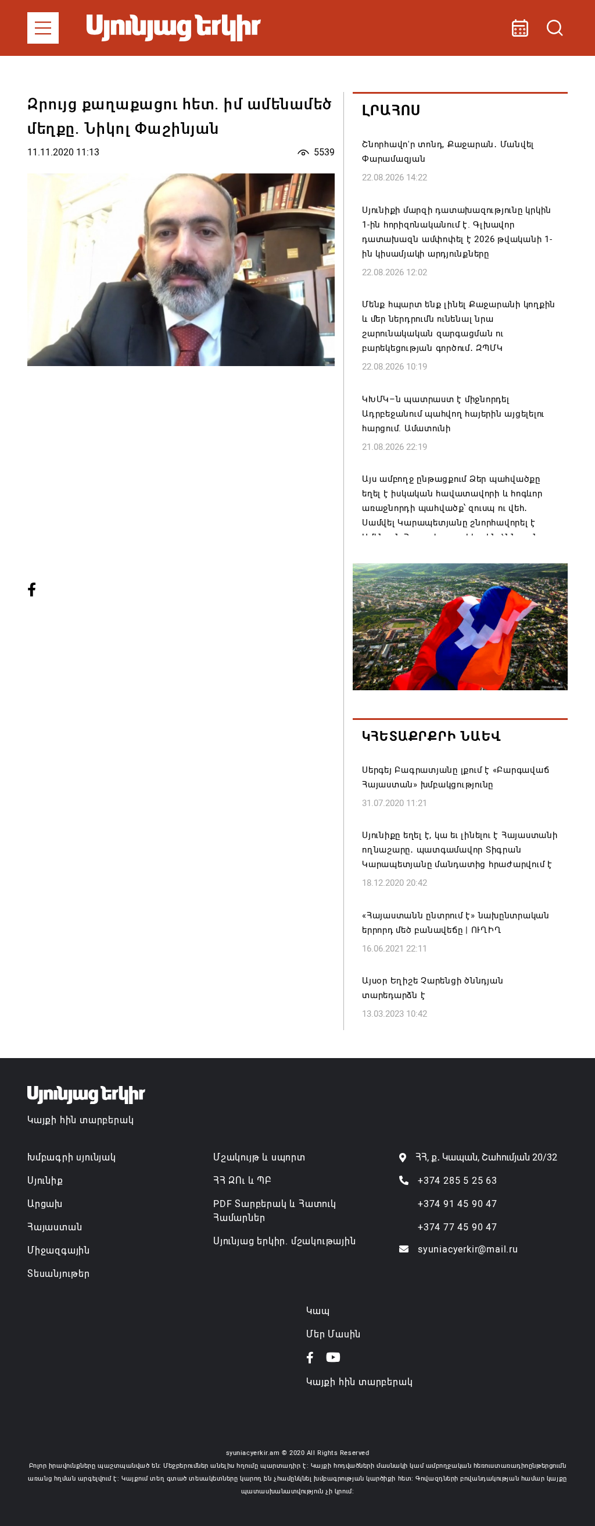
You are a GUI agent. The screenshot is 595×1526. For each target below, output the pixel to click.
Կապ (317, 1310)
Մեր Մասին (333, 1334)
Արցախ (45, 1203)
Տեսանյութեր (58, 1273)
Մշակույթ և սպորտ (259, 1157)
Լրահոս (391, 110)
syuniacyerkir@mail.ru (468, 1249)
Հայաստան (54, 1227)
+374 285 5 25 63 (457, 1180)
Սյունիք (45, 1180)
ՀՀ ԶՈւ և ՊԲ (242, 1180)
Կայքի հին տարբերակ (80, 1120)
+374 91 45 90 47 (457, 1203)
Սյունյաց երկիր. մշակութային (284, 1241)
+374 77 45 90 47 (457, 1227)
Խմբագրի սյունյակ (71, 1157)
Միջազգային (58, 1250)
